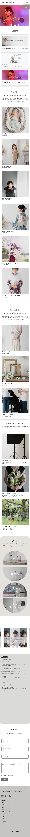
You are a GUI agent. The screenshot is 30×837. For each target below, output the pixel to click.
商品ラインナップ (5, 807)
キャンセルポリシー (6, 809)
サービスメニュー (5, 802)
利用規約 (4, 814)
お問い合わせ (4, 819)
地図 (3, 816)
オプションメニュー (6, 804)
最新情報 (4, 800)
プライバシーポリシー (6, 811)
